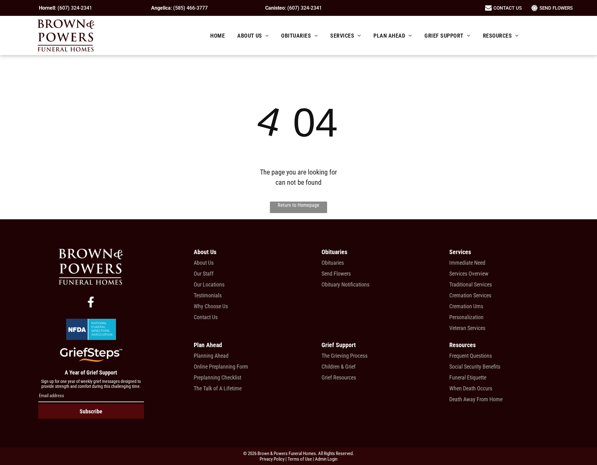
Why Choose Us (211, 306)
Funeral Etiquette (467, 377)
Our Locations (209, 284)
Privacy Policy (272, 459)
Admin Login (326, 459)
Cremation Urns (466, 306)
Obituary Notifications (345, 284)
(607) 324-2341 (75, 8)
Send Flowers (336, 273)
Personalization (466, 317)
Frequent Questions (470, 355)
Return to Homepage (298, 205)
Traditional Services (470, 284)
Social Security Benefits (474, 366)
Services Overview (468, 273)
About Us (204, 262)
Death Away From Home (475, 399)
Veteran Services (467, 328)
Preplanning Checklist (217, 377)
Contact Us (206, 317)
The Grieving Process (345, 355)
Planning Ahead (211, 355)
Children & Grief (339, 366)
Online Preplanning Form (221, 366)
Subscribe (91, 411)
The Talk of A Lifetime (218, 388)
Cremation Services (470, 295)
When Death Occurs (470, 388)
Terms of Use (300, 459)
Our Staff (204, 273)
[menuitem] (217, 36)
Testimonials (208, 295)
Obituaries (333, 262)
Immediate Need (467, 262)
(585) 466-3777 (190, 8)
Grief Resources (339, 377)
